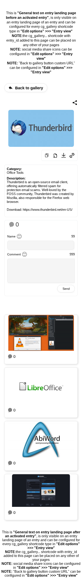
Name (11, 236)
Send (66, 288)
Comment (14, 254)
